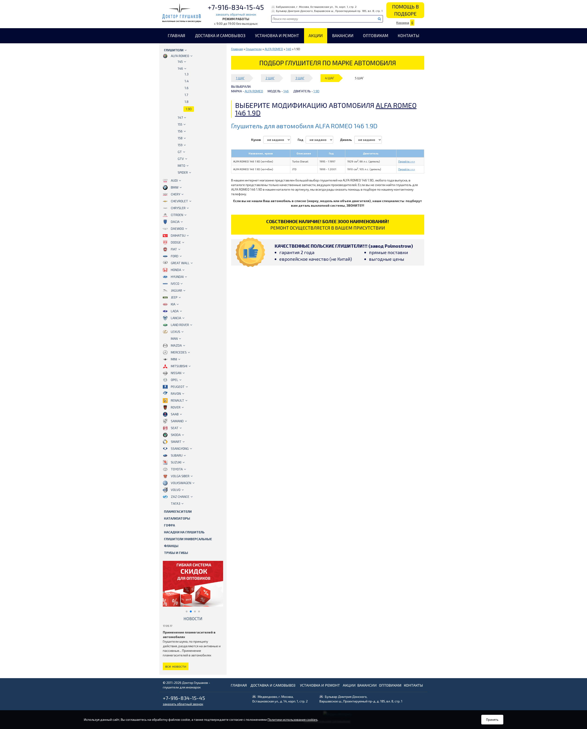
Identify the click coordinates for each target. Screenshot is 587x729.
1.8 (186, 102)
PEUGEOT (178, 387)
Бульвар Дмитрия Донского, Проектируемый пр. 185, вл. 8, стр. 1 (329, 10)
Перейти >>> (406, 161)
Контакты (408, 35)
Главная (176, 35)
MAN (174, 338)
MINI (174, 359)
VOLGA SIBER (180, 476)
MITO (181, 165)
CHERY (175, 194)
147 (180, 117)
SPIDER (183, 172)
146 (180, 68)
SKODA (176, 435)
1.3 (186, 74)
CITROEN (177, 215)
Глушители (173, 50)
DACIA (175, 222)
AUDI (174, 180)
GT (180, 152)
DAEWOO (177, 228)
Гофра (169, 525)
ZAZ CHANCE (180, 497)
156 (180, 131)
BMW (174, 187)
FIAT (174, 249)
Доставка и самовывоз (220, 35)
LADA (175, 311)
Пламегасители (178, 511)
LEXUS (175, 332)
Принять (492, 719)
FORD (174, 256)
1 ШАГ (240, 78)
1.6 (186, 88)
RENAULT (177, 400)
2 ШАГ (270, 78)
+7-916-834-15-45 (236, 7)
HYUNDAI (177, 277)
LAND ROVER (180, 325)
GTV (181, 159)
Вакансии (342, 35)
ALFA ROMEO (180, 56)
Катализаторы (177, 518)
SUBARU (177, 455)
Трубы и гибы (176, 553)
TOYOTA (177, 469)
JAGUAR (176, 290)
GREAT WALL (180, 263)
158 (180, 138)
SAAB (175, 414)
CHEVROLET (179, 201)
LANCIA (176, 318)
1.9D (189, 109)
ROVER (175, 407)
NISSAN (176, 373)
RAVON (176, 393)
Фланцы (171, 546)
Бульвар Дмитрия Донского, (360, 699)
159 (180, 145)
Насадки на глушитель (184, 532)
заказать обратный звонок (236, 14)
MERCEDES (179, 352)
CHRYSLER (178, 208)
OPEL (174, 380)
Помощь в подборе (405, 9)
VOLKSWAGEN (181, 483)
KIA (173, 304)
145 (180, 61)
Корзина (404, 23)
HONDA (176, 270)
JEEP (174, 297)
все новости (175, 666)
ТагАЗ (175, 503)
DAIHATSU (178, 235)
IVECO (175, 283)
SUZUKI (176, 462)
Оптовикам (375, 35)
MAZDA (176, 345)
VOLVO (175, 490)
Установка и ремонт (277, 35)
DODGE (176, 242)
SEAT (174, 428)
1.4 (187, 81)
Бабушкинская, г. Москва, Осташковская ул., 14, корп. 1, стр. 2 (316, 6)
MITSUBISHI (179, 366)
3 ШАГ (300, 78)
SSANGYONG (180, 448)
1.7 (186, 95)
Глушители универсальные (188, 539)
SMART (176, 442)
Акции (316, 35)
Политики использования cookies (293, 719)
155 (180, 124)
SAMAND (177, 421)
